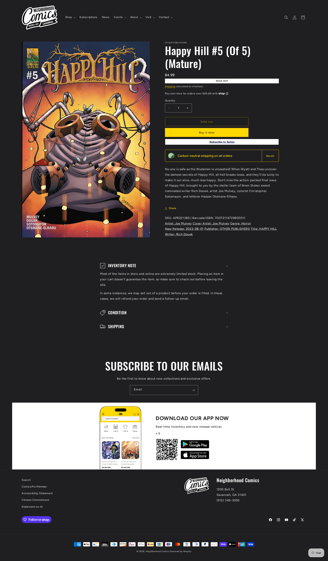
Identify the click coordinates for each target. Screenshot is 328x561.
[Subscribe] (193, 390)
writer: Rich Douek (179, 234)
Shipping (170, 86)
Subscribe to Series (222, 141)
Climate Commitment (35, 500)
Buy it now (206, 132)
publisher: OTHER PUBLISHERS (227, 229)
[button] (70, 17)
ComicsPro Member (34, 486)
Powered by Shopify (181, 551)
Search (26, 480)
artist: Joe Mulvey (178, 223)
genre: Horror (240, 223)
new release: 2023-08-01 (184, 229)
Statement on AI (32, 506)
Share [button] (172, 208)
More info (270, 156)
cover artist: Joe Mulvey (211, 223)
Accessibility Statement (37, 493)
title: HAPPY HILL (264, 229)
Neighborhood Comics (157, 551)
